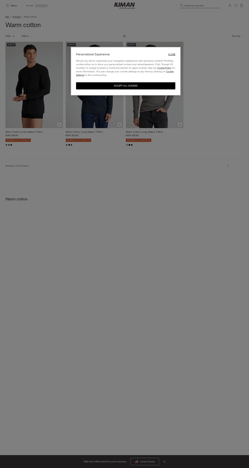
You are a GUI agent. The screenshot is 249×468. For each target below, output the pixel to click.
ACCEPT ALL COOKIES (126, 85)
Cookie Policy (164, 68)
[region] (126, 71)
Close (171, 54)
